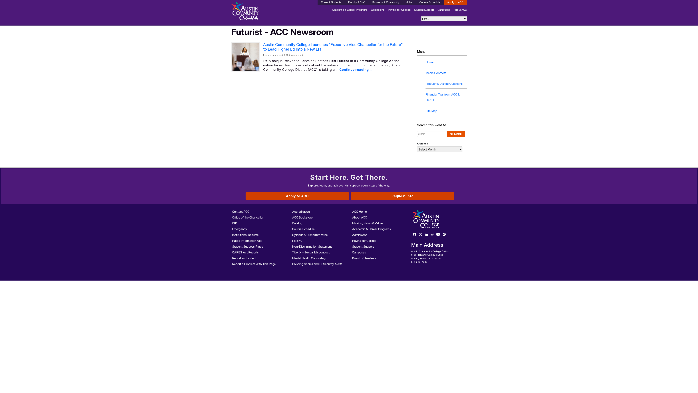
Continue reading (356, 70)
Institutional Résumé (245, 235)
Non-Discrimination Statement (312, 246)
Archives (422, 143)
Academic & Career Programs (350, 9)
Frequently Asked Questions (444, 84)
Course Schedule (429, 2)
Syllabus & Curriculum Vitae (310, 235)
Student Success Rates (247, 246)
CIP (234, 223)
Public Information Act (247, 241)
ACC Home (359, 211)
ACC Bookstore (302, 217)
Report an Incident (244, 258)
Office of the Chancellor (247, 217)
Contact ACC (240, 211)
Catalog (297, 223)
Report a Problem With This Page (254, 264)
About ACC (460, 9)
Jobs (409, 2)
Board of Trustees (364, 258)
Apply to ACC (455, 2)
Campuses (444, 9)
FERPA (297, 241)
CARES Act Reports (245, 252)
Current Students (331, 2)
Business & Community (385, 2)
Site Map (431, 111)
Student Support (424, 9)
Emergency (239, 229)
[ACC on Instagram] (432, 234)
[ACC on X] (420, 234)
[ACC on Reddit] (444, 234)
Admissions (377, 9)
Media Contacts (436, 73)
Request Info (403, 196)
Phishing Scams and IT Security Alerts (317, 264)
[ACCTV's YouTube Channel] (438, 234)
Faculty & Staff (356, 2)
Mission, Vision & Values (368, 223)
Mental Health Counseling (309, 258)
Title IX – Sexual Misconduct (311, 252)
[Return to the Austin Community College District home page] (259, 12)
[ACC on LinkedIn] (426, 234)
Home (430, 62)
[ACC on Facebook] (414, 234)
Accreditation (301, 211)
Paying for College (399, 9)
